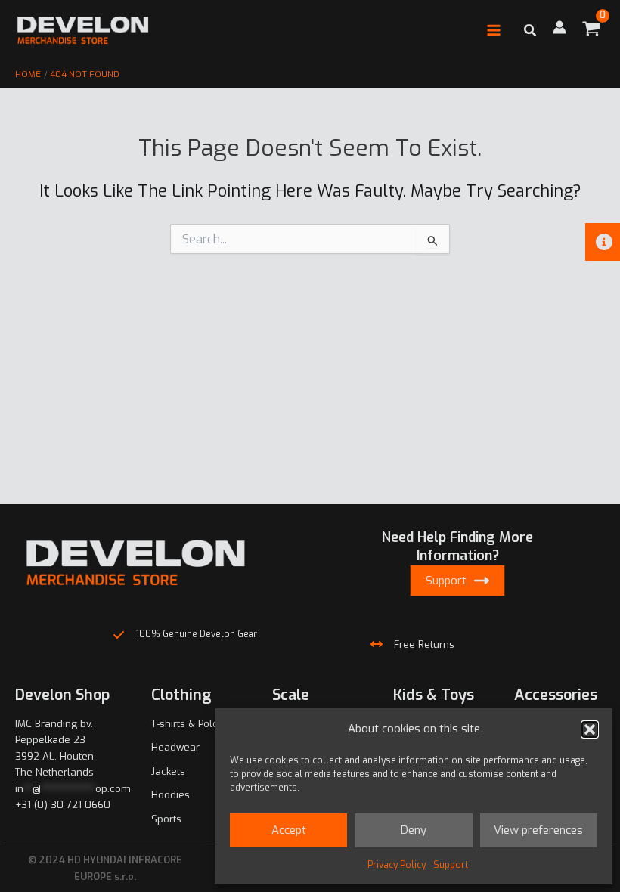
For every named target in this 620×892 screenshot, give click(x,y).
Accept (288, 830)
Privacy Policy (396, 865)
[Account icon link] (559, 27)
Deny (413, 830)
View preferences (538, 830)
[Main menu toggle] (494, 30)
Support (450, 865)
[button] (589, 729)
